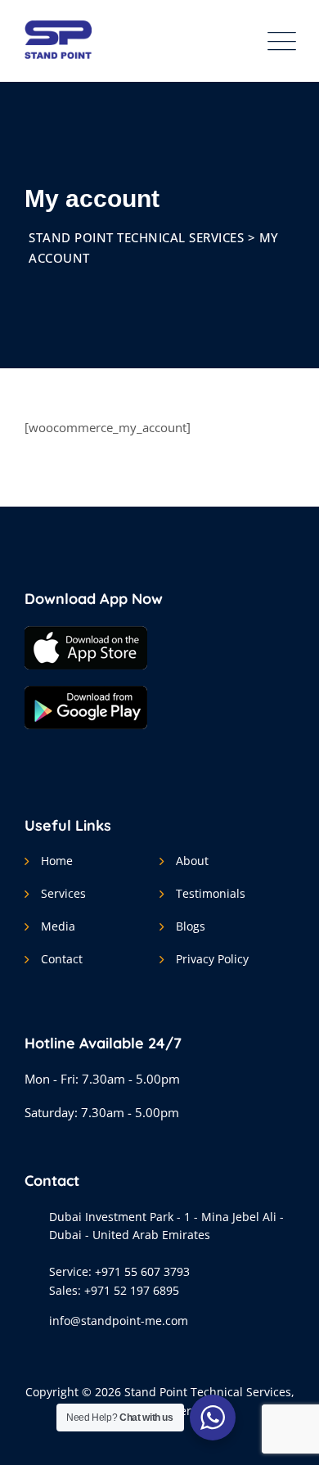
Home (57, 860)
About (192, 860)
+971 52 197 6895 (131, 1290)
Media (58, 926)
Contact (62, 959)
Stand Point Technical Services (207, 1392)
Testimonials (210, 893)
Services (63, 893)
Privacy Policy (212, 959)
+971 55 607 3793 (142, 1271)
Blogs (190, 926)
